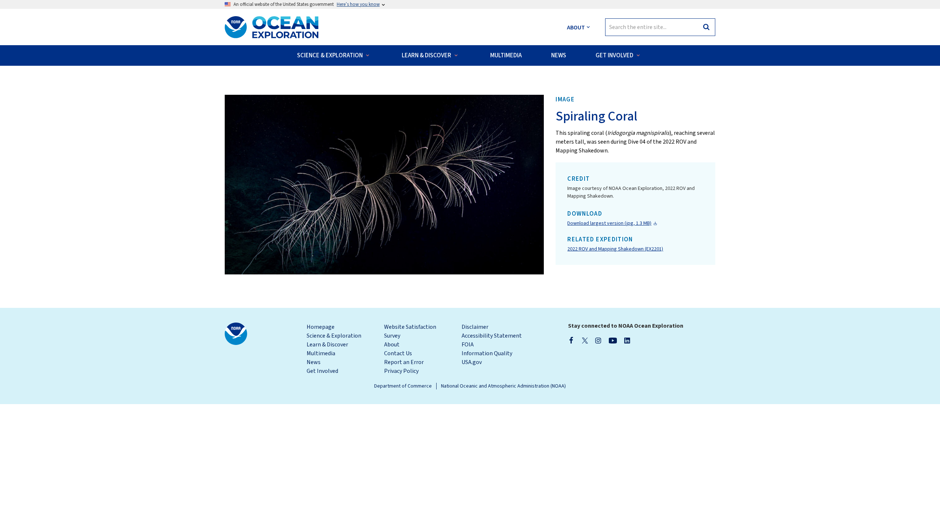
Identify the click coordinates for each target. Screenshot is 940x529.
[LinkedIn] (627, 340)
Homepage (321, 327)
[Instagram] (598, 340)
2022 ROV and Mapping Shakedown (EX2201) (615, 249)
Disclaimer (475, 327)
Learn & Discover (327, 345)
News (314, 362)
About (392, 345)
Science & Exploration (334, 336)
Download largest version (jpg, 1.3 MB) (609, 223)
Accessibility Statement (492, 336)
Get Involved (322, 371)
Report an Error (404, 362)
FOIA (468, 345)
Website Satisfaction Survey (410, 331)
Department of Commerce (403, 386)
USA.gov (472, 362)
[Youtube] (612, 340)
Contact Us (398, 353)
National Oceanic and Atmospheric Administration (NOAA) (503, 386)
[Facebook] (571, 340)
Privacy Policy (401, 371)
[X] (585, 340)
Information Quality (487, 353)
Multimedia (321, 353)
